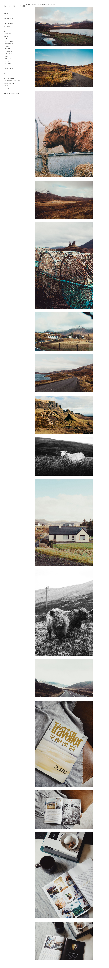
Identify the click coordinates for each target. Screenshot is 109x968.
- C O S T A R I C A (9, 43)
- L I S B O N (7, 90)
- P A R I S (6, 85)
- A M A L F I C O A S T (9, 38)
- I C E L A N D (7, 31)
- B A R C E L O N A (9, 76)
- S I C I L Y (7, 61)
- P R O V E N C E (8, 34)
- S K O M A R (7, 63)
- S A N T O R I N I (8, 68)
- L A (5, 73)
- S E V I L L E (7, 36)
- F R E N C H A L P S (9, 78)
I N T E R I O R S (8, 18)
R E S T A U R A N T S (9, 23)
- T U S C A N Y (8, 53)
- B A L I (6, 56)
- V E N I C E (7, 66)
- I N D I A (6, 88)
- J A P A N (6, 29)
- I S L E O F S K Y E (9, 71)
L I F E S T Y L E (8, 21)
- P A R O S (7, 46)
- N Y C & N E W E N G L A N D (12, 81)
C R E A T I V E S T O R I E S (11, 93)
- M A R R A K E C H (9, 83)
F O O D (6, 16)
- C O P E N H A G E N (9, 41)
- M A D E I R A (8, 58)
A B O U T (6, 13)
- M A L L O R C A (8, 51)
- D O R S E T (7, 48)
